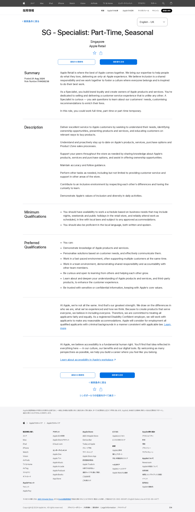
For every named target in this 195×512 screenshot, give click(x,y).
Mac (25, 440)
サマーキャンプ (87, 452)
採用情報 (28, 11)
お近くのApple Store (90, 436)
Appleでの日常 (128, 11)
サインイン (155, 11)
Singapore (97, 42)
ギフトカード (27, 477)
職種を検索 (166, 11)
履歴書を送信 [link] (118, 62)
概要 (102, 11)
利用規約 (87, 508)
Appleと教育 (117, 450)
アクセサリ (26, 472)
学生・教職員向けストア (120, 458)
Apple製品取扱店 (64, 499)
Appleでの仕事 (112, 11)
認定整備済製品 (88, 460)
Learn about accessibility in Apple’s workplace (86, 359)
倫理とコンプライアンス (152, 475)
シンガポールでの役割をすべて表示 (97, 395)
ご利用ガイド (87, 480)
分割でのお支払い (89, 468)
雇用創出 (145, 483)
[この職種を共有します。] (101, 53)
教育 (143, 440)
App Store (57, 479)
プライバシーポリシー (75, 508)
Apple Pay (27, 491)
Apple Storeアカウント (61, 440)
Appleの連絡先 (147, 487)
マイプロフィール (143, 11)
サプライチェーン (147, 452)
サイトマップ (122, 508)
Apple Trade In (89, 464)
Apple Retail (97, 46)
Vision (25, 456)
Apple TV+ (57, 458)
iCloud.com (57, 444)
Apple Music (58, 462)
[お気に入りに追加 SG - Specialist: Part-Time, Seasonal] (94, 53)
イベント (145, 479)
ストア (25, 436)
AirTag (25, 468)
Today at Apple (89, 444)
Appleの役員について (150, 466)
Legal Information (108, 508)
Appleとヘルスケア (119, 469)
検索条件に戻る (31, 21)
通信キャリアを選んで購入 (91, 472)
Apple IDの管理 (58, 436)
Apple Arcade (58, 466)
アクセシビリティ (147, 436)
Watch (25, 452)
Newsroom (146, 462)
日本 (170, 508)
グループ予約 (87, 448)
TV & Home (27, 464)
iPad (25, 444)
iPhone (26, 448)
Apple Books (58, 475)
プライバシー (146, 448)
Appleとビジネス (118, 436)
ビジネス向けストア (118, 440)
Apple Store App (89, 456)
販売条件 (96, 508)
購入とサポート (117, 454)
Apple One (57, 454)
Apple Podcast (59, 471)
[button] (163, 3)
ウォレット (26, 487)
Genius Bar (87, 440)
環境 (143, 444)
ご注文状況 (86, 477)
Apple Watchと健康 (120, 473)
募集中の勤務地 (76, 62)
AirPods (26, 460)
